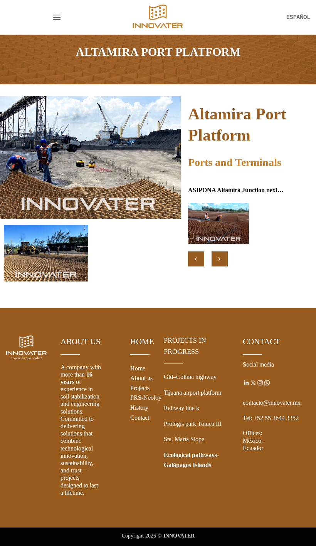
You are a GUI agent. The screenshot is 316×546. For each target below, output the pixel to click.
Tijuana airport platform (192, 392)
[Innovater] (158, 17)
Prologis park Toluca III (193, 423)
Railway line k (181, 408)
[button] (56, 17)
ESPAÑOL (298, 17)
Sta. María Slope (184, 439)
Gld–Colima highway (190, 376)
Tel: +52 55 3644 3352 (271, 418)
